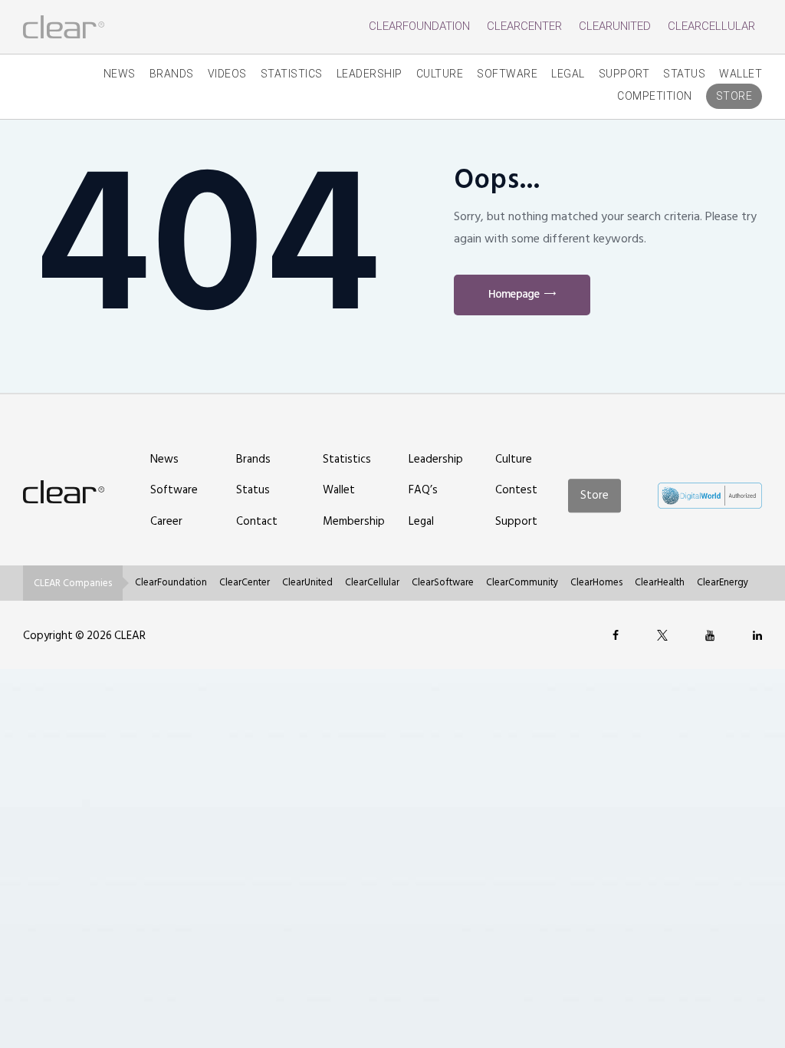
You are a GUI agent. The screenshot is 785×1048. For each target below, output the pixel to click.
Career (166, 521)
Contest (516, 489)
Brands (171, 74)
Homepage (513, 294)
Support (624, 74)
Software (507, 74)
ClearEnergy (722, 582)
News (119, 74)
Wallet (740, 74)
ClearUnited (615, 26)
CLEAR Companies (73, 583)
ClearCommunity (522, 582)
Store (734, 96)
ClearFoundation (419, 26)
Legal (568, 74)
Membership (354, 521)
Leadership (369, 74)
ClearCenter (524, 26)
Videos (227, 74)
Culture (440, 74)
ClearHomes (596, 582)
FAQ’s (423, 489)
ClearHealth (660, 582)
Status (684, 74)
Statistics (292, 74)
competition (654, 96)
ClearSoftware (443, 582)
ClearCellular (711, 26)
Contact (257, 521)
